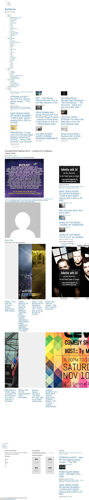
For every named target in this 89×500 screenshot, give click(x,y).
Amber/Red (12, 41)
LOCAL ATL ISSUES (14, 85)
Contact (9, 5)
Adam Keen (9, 240)
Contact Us (5, 448)
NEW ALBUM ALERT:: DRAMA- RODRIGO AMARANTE (47, 136)
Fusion (11, 25)
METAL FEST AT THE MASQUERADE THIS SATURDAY (24, 394)
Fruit (11, 48)
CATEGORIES (35, 453)
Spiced (11, 63)
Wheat (11, 67)
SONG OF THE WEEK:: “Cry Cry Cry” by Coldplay (71, 235)
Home (9, 2)
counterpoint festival (26, 199)
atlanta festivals (8, 199)
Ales (11, 39)
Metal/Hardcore (13, 28)
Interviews (10, 68)
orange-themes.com (10, 499)
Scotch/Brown (13, 57)
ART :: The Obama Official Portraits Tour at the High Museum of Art (47, 100)
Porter (11, 55)
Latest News (5, 443)
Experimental (13, 23)
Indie (11, 27)
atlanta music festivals (17, 199)
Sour (11, 61)
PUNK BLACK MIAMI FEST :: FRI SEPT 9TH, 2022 (70, 474)
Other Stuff (64, 247)
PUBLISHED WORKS (15, 78)
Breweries (12, 45)
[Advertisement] (69, 157)
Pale (11, 53)
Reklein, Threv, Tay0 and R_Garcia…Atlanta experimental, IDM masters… (10, 306)
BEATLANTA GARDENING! (68, 243)
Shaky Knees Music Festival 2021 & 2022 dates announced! (71, 136)
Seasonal (12, 59)
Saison (11, 56)
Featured (64, 245)
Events (9, 88)
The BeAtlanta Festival (67, 249)
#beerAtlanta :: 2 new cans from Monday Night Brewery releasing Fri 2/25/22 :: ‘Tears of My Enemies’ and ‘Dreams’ (21, 137)
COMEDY (12, 71)
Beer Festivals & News (15, 42)
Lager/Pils (12, 52)
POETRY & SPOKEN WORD (16, 75)
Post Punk (12, 31)
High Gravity (13, 49)
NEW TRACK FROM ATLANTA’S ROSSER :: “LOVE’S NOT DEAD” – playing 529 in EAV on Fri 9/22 (21, 118)
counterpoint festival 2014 (36, 199)
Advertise (5, 446)
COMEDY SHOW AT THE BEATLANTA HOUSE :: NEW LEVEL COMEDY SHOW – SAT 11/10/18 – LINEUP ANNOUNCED (51, 398)
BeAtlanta (10, 9)
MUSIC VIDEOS (13, 19)
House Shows (13, 20)
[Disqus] (31, 425)
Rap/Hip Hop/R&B (14, 32)
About (9, 3)
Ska (11, 37)
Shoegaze (12, 35)
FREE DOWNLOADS (12, 86)
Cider (11, 46)
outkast (50, 199)
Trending (10, 89)
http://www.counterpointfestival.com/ (14, 157)
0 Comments (14, 155)
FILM (11, 74)
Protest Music (13, 82)
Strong (11, 66)
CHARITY (12, 81)
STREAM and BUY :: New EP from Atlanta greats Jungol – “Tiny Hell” (20, 100)
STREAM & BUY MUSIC (15, 17)
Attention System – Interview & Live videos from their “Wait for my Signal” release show (37, 395)
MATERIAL (12, 73)
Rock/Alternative (14, 34)
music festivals (46, 199)
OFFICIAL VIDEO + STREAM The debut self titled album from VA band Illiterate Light (72, 120)
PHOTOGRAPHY (14, 77)
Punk (11, 30)
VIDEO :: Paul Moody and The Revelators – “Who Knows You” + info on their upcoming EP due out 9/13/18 (37, 308)
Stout (11, 64)
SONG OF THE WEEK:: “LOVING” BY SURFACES (71, 223)
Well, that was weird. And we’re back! (71, 211)
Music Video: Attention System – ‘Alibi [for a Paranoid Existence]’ (51, 305)
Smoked (12, 60)
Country (12, 21)
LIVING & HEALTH (14, 84)
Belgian (12, 43)
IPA (11, 50)
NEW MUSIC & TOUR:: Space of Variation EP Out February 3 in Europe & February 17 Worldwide (10, 395)
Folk (11, 24)
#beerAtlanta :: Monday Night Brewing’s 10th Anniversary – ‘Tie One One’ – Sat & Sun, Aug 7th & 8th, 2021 (72, 102)
